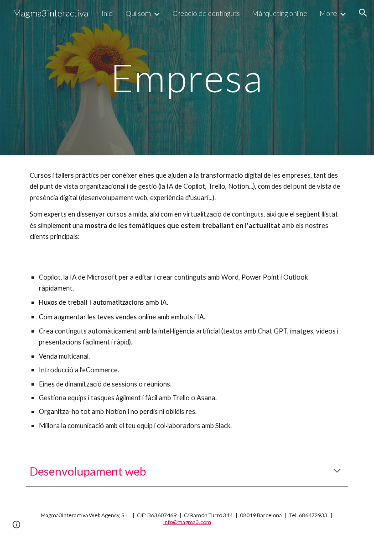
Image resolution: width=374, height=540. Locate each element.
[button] (363, 13)
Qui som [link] (138, 13)
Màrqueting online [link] (279, 13)
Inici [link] (107, 13)
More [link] (328, 13)
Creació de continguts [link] (206, 13)
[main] (187, 77)
